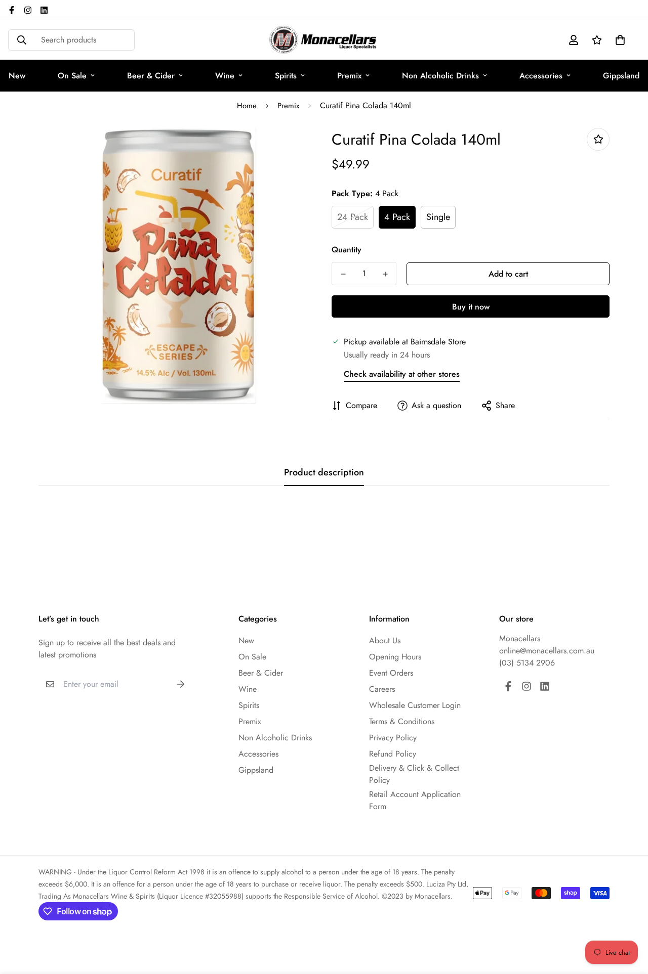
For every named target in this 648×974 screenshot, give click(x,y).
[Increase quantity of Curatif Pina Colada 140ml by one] (385, 274)
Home (247, 105)
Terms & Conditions (401, 721)
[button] (618, 40)
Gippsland (255, 770)
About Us (384, 640)
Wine (224, 75)
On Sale (72, 75)
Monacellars (519, 638)
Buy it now (471, 307)
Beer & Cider (151, 75)
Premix (349, 75)
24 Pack (352, 217)
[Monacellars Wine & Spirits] (324, 40)
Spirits (286, 75)
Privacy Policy (393, 737)
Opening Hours (395, 656)
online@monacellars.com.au (546, 650)
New (246, 640)
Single (438, 217)
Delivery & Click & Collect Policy (414, 774)
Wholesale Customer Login (415, 705)
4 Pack (397, 217)
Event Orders (391, 673)
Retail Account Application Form (415, 800)
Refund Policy (392, 754)
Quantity (346, 249)
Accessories (540, 75)
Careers (382, 689)
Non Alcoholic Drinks (440, 75)
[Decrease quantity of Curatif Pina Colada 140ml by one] (343, 274)
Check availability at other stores (402, 374)
